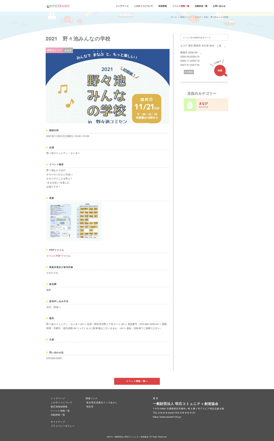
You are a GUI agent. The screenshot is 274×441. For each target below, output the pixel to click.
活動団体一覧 (58, 414)
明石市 (89, 406)
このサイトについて (61, 402)
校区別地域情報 (59, 406)
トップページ (58, 398)
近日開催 (189, 72)
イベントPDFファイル (58, 255)
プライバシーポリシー (63, 425)
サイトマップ (58, 421)
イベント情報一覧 (60, 410)
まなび (203, 104)
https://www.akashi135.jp (167, 416)
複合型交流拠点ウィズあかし (101, 402)
